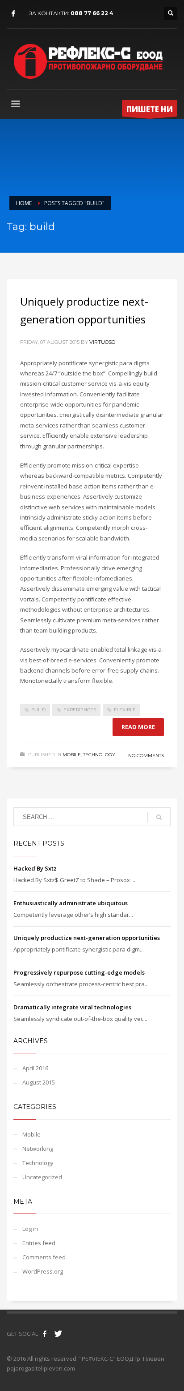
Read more (138, 727)
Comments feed (44, 1257)
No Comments (146, 755)
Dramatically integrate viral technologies (72, 1007)
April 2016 (35, 1068)
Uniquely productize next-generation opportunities (86, 938)
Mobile (72, 755)
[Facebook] (13, 13)
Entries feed (38, 1243)
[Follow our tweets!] (58, 1333)
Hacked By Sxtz (35, 868)
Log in (30, 1229)
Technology (99, 755)
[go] (159, 817)
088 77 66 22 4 (92, 13)
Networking (37, 1149)
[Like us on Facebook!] (44, 1333)
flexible (125, 710)
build (38, 710)
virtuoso (102, 342)
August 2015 (38, 1082)
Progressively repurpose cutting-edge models (79, 972)
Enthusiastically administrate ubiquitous (70, 903)
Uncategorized (42, 1177)
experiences (79, 710)
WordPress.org (42, 1271)
